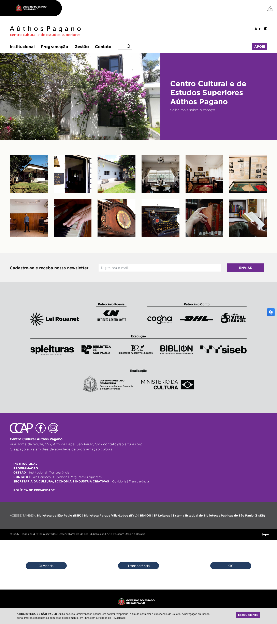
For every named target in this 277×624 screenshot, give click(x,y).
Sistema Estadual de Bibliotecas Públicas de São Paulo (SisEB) (219, 515)
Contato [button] (103, 46)
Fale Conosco (41, 476)
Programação (54, 46)
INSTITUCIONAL (25, 463)
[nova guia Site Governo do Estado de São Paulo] (33, 8)
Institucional (22, 46)
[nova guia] (270, 8)
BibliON (145, 515)
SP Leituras (162, 515)
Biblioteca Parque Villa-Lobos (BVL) (110, 515)
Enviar (245, 268)
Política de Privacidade (112, 617)
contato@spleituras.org (123, 444)
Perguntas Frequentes (86, 476)
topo (265, 534)
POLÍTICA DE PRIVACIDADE (34, 490)
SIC (230, 566)
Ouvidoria (60, 476)
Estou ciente (248, 614)
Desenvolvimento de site (73, 534)
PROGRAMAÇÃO (25, 468)
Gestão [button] (81, 46)
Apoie (259, 46)
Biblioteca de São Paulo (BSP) (59, 515)
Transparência (59, 472)
